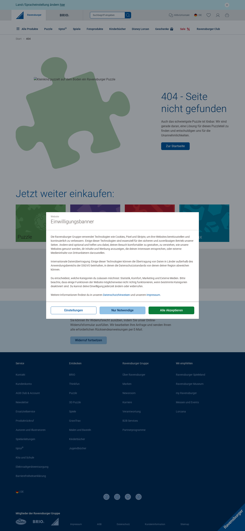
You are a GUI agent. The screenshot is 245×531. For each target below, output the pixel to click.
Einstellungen (73, 310)
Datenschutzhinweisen (116, 294)
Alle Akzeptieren (171, 310)
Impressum (153, 294)
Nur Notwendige (122, 310)
